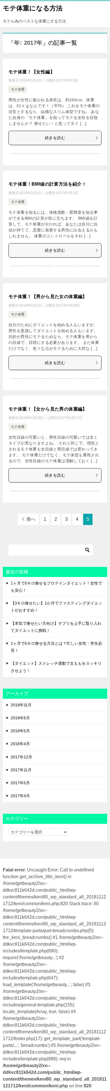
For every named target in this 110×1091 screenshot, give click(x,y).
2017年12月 (21, 757)
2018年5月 (20, 731)
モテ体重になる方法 (33, 8)
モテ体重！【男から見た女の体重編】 (47, 296)
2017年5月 (20, 783)
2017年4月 (20, 796)
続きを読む (55, 138)
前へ (31, 519)
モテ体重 (18, 89)
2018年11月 (21, 705)
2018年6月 (20, 718)
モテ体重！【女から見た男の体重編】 (47, 409)
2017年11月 (21, 770)
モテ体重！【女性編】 (31, 71)
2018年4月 (20, 743)
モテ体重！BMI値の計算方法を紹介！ (47, 184)
